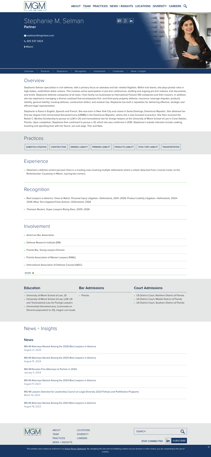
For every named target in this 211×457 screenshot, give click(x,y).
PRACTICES (59, 438)
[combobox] (160, 431)
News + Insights (121, 6)
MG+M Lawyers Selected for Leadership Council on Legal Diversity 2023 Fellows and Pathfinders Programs (81, 391)
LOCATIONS (83, 430)
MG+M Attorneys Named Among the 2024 (60, 380)
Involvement (99, 71)
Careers (175, 6)
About (76, 6)
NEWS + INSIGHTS (62, 442)
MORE (28, 273)
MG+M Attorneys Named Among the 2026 (60, 346)
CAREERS (82, 438)
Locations (143, 6)
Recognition (80, 71)
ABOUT (57, 430)
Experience (62, 71)
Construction (58, 147)
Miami (29, 46)
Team (87, 6)
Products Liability (124, 147)
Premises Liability (101, 147)
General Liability (79, 147)
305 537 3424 (34, 41)
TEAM (56, 434)
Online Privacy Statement (75, 448)
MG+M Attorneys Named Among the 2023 (60, 403)
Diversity (160, 6)
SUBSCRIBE (179, 440)
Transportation (170, 147)
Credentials (118, 71)
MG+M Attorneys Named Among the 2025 (60, 357)
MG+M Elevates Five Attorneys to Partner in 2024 (50, 369)
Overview (28, 71)
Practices (100, 6)
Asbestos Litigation (36, 147)
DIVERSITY (83, 434)
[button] (184, 6)
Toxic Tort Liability (148, 147)
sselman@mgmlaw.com (40, 35)
